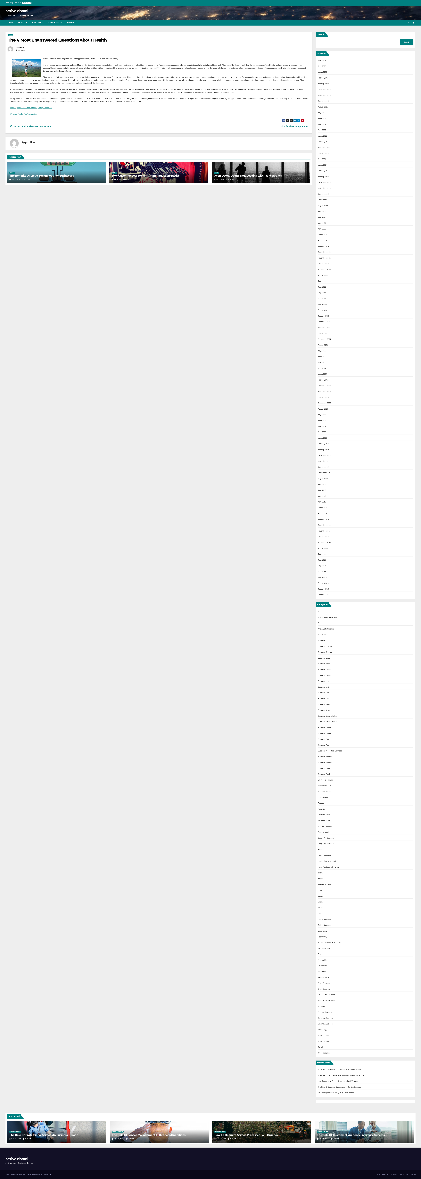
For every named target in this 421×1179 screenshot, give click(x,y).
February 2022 (324, 310)
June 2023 (322, 217)
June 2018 (322, 560)
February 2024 (324, 171)
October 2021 (323, 333)
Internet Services (324, 884)
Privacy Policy (55, 23)
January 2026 (323, 84)
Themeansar (47, 1174)
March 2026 (322, 72)
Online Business (324, 919)
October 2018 (323, 537)
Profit (320, 954)
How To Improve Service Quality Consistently (336, 1093)
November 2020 (324, 391)
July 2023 (322, 211)
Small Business (324, 983)
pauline (21, 47)
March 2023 (322, 235)
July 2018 (322, 554)
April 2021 (322, 368)
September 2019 (324, 473)
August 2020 (323, 409)
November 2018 (324, 531)
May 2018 (322, 566)
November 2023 (324, 188)
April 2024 (322, 159)
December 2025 (324, 89)
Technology (322, 1030)
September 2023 (324, 200)
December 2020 (324, 386)
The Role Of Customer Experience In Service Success (339, 1087)
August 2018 (323, 548)
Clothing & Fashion (325, 780)
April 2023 (322, 229)
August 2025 (323, 107)
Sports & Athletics (325, 1012)
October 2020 (323, 397)
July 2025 (322, 113)
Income (321, 873)
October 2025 (323, 101)
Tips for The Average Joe (293, 126)
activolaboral (16, 11)
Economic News (324, 786)
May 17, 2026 (221, 1139)
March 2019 (322, 508)
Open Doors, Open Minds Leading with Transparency (248, 175)
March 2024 (322, 165)
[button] (409, 23)
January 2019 (323, 519)
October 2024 (323, 153)
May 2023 (322, 223)
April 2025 (322, 130)
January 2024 (323, 177)
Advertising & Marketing (327, 617)
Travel (10, 35)
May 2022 (322, 293)
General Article (324, 832)
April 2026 (322, 66)
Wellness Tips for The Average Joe (23, 114)
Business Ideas (324, 658)
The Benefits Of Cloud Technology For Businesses (41, 175)
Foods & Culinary (325, 826)
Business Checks (325, 646)
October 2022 (323, 264)
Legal (320, 890)
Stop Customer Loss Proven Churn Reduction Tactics (145, 175)
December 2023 (324, 182)
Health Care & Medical (327, 861)
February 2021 (324, 380)
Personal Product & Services (329, 942)
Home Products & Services (328, 867)
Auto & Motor (323, 635)
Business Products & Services (330, 751)
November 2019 (324, 461)
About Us (22, 23)
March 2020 (322, 438)
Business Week (324, 768)
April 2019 (322, 502)
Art (319, 623)
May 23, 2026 (16, 1139)
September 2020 (324, 403)
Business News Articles (327, 716)
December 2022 (324, 252)
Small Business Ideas (326, 995)
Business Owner (324, 728)
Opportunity (322, 931)
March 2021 (322, 374)
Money (320, 896)
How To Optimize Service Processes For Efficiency (338, 1081)
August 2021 (323, 345)
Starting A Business (325, 1018)
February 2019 (324, 513)
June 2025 (322, 118)
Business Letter (324, 681)
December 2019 (324, 455)
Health (320, 850)
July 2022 (322, 281)
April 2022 (322, 299)
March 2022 (322, 304)
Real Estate (322, 972)
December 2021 (324, 322)
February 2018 (324, 583)
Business (321, 640)
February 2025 (324, 142)
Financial (321, 809)
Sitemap (71, 23)
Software (321, 1006)
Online (320, 913)
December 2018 (324, 525)
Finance (321, 803)
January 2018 (323, 589)
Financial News (324, 815)
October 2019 (323, 467)
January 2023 (323, 246)
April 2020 (322, 432)
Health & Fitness (324, 855)
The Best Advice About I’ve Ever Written (31, 126)
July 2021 (322, 351)
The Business (323, 1035)
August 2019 (323, 479)
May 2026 (322, 60)
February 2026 (324, 78)
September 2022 (324, 269)
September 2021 (324, 339)
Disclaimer (37, 23)
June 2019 (322, 490)
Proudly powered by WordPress (15, 1174)
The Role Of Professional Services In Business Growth (339, 1070)
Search (321, 34)
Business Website (325, 757)
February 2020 (324, 444)
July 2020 (322, 415)
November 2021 (324, 328)
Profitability (322, 960)
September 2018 (324, 542)
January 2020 (323, 450)
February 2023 (324, 240)
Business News (324, 704)
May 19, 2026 (119, 1139)
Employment (323, 797)
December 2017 (324, 595)
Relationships (323, 977)
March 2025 (322, 136)
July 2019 (322, 484)
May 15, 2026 (324, 1139)
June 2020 (322, 420)
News (320, 908)
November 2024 (324, 147)
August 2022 (323, 275)
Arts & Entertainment (326, 629)
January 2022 (323, 316)
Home (10, 23)
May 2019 (322, 496)
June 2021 (322, 357)
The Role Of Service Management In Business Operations (341, 1075)
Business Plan (323, 739)
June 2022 (322, 287)
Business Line (323, 693)
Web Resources (324, 1053)
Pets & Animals (324, 948)
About (320, 611)
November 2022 (324, 258)
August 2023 (323, 206)
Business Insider (324, 669)
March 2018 (322, 577)
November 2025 (324, 95)
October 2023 (323, 194)
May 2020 (322, 426)
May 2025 (322, 124)
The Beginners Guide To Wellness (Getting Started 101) (31, 108)
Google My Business (326, 838)
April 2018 (322, 572)
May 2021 (322, 362)
